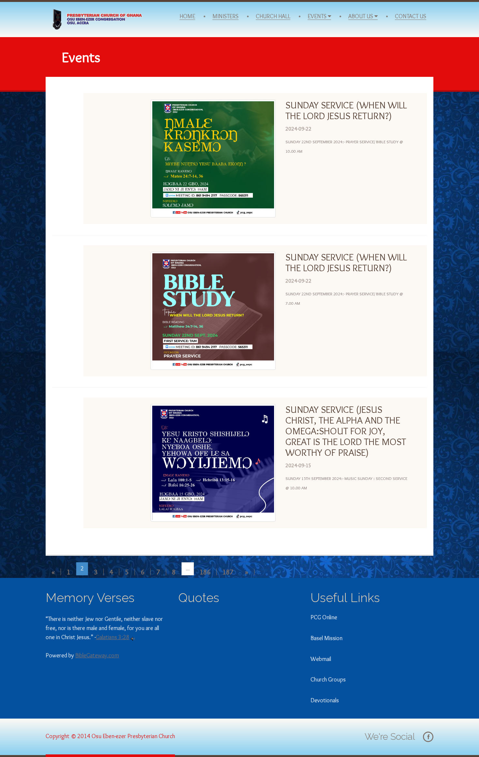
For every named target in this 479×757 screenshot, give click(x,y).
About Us (361, 16)
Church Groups (328, 679)
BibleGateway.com (97, 655)
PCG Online (324, 617)
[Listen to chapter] (133, 637)
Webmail (321, 659)
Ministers (225, 16)
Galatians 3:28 (112, 637)
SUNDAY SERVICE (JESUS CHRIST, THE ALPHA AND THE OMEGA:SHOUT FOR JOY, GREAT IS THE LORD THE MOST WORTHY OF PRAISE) (345, 430)
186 (205, 571)
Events (318, 16)
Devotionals (325, 700)
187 (228, 571)
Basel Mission (326, 638)
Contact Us (410, 16)
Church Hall (273, 16)
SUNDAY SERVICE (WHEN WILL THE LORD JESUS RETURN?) (346, 110)
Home (187, 16)
